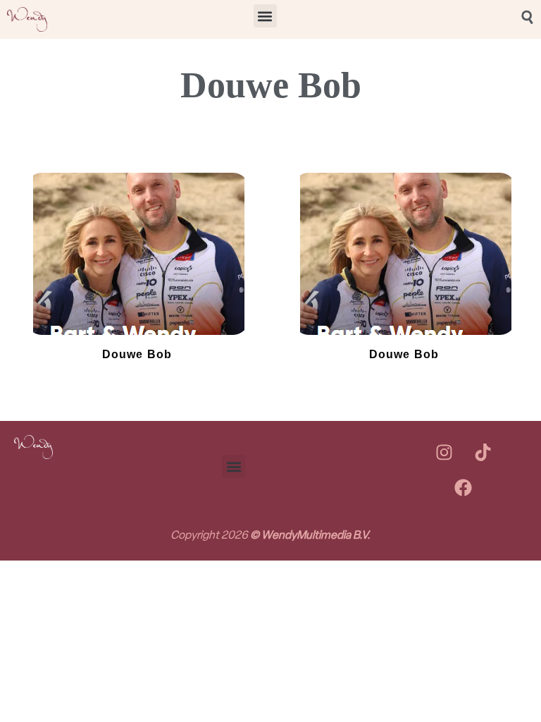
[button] (265, 15)
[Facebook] (463, 488)
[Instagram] (443, 452)
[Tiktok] (482, 452)
